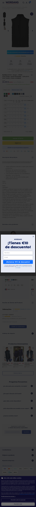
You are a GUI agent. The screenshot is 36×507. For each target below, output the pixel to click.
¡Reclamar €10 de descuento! (18, 262)
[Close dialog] (33, 236)
